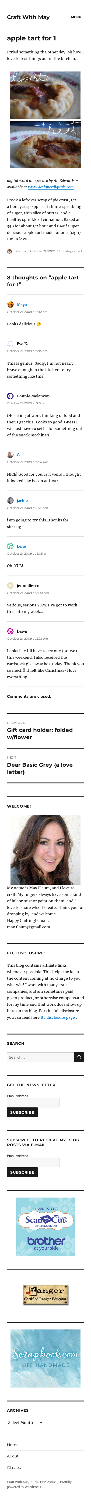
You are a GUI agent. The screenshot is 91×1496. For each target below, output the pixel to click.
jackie (22, 500)
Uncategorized (70, 251)
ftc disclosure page (58, 1017)
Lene (21, 546)
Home (13, 1445)
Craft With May (28, 17)
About (13, 1456)
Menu (76, 17)
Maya (22, 304)
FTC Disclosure (44, 1482)
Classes (14, 1467)
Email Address (17, 1096)
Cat (20, 454)
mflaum (20, 251)
